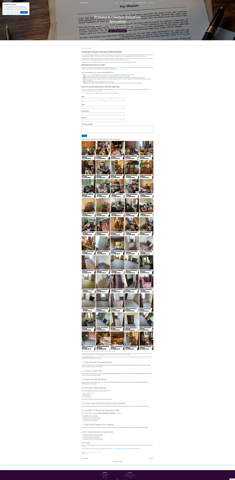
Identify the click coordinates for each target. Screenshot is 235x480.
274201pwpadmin (86, 48)
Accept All (24, 12)
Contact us (88, 74)
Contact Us (151, 2)
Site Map (130, 477)
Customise (8, 12)
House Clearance (129, 2)
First (82, 101)
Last (105, 101)
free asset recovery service (119, 67)
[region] (15, 8)
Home (116, 2)
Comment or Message (87, 124)
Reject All (16, 12)
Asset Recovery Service (140, 2)
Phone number (85, 111)
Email (83, 104)
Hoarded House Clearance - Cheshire (94, 452)
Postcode (84, 117)
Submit (84, 136)
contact (120, 448)
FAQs (121, 2)
